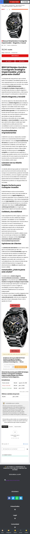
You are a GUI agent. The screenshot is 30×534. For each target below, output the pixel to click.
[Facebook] (9, 498)
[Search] (6, 2)
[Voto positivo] (10, 9)
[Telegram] (21, 498)
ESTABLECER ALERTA (21, 367)
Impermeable (17, 426)
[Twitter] (13, 498)
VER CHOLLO (15, 56)
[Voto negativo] (7, 9)
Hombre (11, 426)
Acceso (26, 444)
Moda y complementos (10, 5)
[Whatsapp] (17, 498)
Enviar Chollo (15, 2)
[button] (15, 509)
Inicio (3, 5)
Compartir (9, 61)
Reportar (22, 61)
